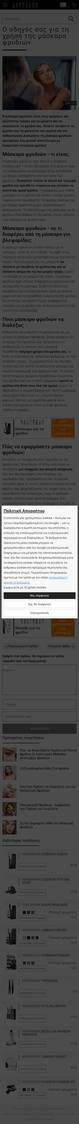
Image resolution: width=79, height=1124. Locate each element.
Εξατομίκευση (39, 613)
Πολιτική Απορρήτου (24, 510)
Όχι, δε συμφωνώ (39, 604)
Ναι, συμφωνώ (39, 595)
